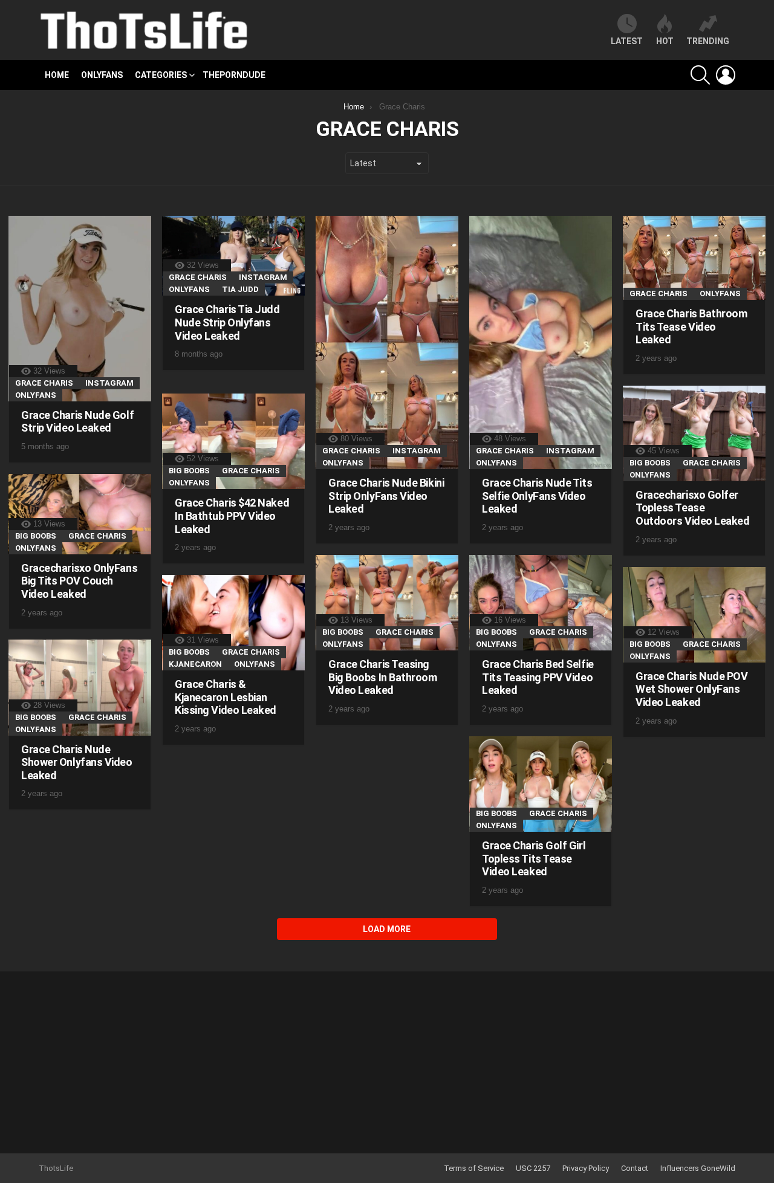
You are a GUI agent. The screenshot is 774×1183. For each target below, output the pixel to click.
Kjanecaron (195, 664)
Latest (627, 41)
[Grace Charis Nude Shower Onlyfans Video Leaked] (79, 687)
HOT (665, 41)
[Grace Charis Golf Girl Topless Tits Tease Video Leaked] (540, 784)
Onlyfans (102, 75)
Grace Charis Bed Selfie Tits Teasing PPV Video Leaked (538, 677)
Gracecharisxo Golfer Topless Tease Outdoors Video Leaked (693, 507)
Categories (161, 75)
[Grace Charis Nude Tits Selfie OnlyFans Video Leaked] (540, 342)
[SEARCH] (700, 75)
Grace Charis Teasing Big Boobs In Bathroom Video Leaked (382, 677)
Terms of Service (474, 1168)
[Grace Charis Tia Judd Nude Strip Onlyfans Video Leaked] (233, 256)
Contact (634, 1168)
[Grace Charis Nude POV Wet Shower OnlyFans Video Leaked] (694, 615)
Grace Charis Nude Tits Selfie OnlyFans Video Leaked (537, 495)
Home (57, 75)
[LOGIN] (725, 75)
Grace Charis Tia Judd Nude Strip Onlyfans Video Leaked (227, 322)
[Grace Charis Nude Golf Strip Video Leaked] (79, 308)
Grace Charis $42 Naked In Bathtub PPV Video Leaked (232, 515)
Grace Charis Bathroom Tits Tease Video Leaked (691, 326)
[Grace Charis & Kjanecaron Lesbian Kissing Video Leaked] (233, 622)
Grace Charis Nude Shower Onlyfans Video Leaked (76, 762)
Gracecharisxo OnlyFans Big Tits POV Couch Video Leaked (79, 581)
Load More (387, 929)
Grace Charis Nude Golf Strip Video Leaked (77, 422)
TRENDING (707, 41)
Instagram (109, 382)
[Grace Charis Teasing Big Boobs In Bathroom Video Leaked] (387, 602)
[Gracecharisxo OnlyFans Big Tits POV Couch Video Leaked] (79, 514)
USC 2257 (533, 1168)
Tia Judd (240, 289)
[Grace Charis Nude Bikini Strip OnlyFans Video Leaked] (387, 342)
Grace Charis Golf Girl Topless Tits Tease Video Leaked (533, 858)
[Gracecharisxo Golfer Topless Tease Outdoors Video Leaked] (694, 433)
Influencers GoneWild (697, 1168)
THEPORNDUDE (234, 75)
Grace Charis (44, 382)
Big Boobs (650, 462)
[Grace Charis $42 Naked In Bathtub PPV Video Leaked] (233, 441)
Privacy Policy (585, 1168)
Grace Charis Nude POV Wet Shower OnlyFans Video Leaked (692, 689)
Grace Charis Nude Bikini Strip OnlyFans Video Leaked (386, 495)
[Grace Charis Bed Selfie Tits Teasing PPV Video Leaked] (540, 602)
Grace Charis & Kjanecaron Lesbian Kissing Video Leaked (225, 697)
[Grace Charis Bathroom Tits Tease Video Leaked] (694, 258)
